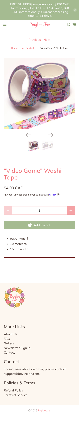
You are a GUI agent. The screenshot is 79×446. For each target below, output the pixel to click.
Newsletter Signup (17, 348)
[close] (75, 10)
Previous (35, 40)
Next (47, 40)
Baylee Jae (44, 410)
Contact (9, 352)
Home (14, 48)
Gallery (9, 343)
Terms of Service (15, 395)
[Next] (51, 135)
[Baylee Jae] (39, 24)
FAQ (7, 339)
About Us (10, 334)
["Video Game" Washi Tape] (39, 93)
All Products (28, 48)
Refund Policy (13, 390)
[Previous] (28, 135)
